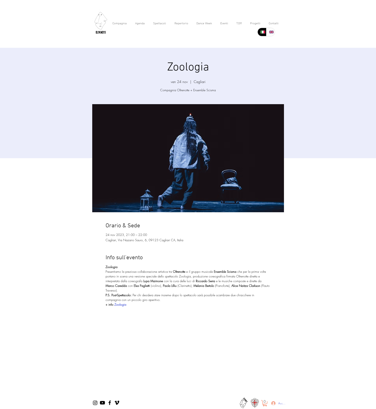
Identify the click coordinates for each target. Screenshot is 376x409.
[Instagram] (95, 403)
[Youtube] (102, 403)
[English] (270, 32)
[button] (264, 403)
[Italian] (262, 32)
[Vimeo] (117, 403)
